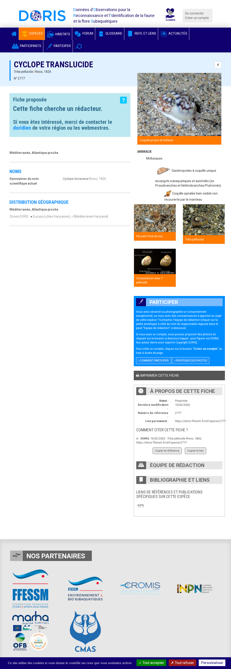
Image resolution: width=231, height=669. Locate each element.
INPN (141, 505)
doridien (22, 128)
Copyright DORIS (186, 342)
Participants (30, 46)
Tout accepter (153, 663)
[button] (78, 46)
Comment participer (154, 360)
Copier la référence (167, 450)
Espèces (36, 33)
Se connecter (194, 13)
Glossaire (113, 33)
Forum (87, 33)
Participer (62, 46)
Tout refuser (184, 663)
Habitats (62, 34)
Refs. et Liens (145, 33)
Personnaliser (212, 663)
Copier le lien (195, 450)
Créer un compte (197, 18)
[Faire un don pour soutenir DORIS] (170, 15)
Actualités (177, 33)
